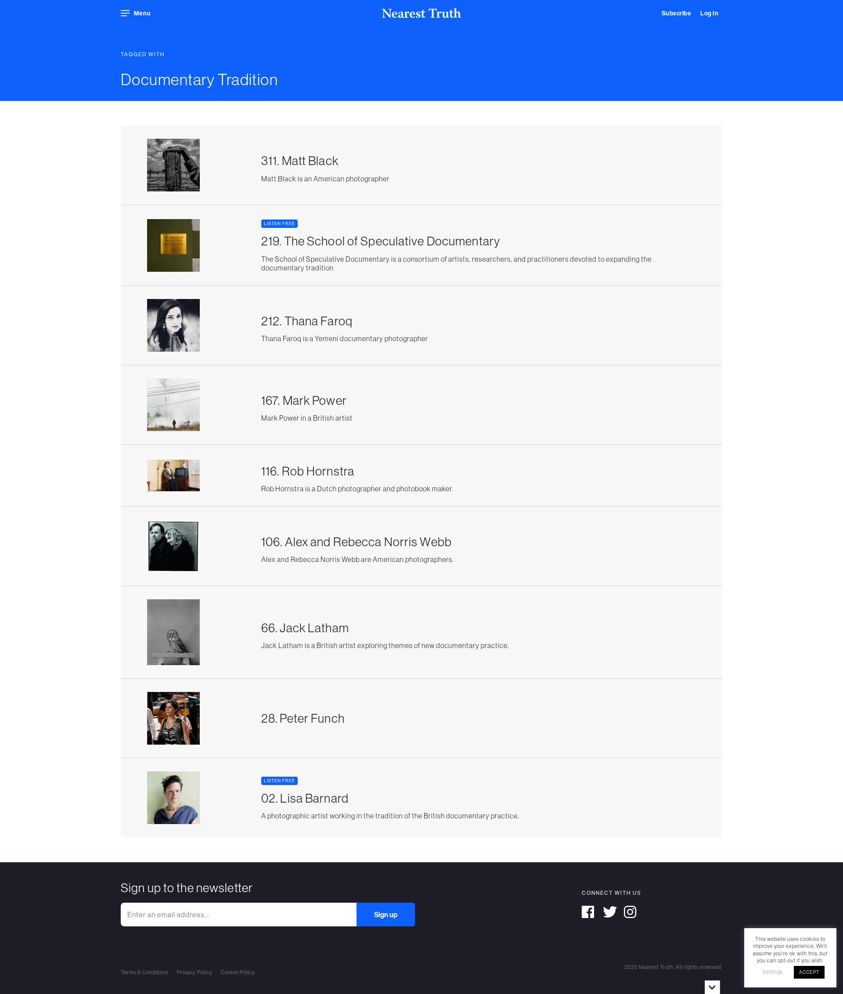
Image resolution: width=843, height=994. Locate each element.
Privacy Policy (195, 972)
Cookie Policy (238, 972)
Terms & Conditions (145, 972)
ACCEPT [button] (809, 972)
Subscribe (677, 13)
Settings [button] (773, 972)
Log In (709, 13)
